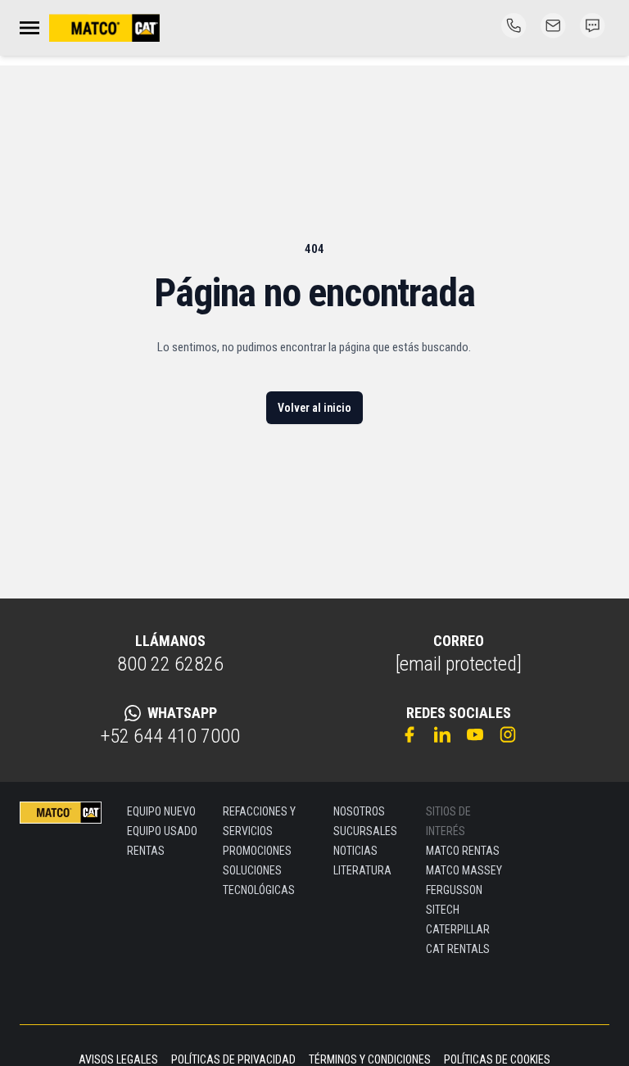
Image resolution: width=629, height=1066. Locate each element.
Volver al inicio (314, 407)
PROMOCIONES (257, 850)
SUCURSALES (365, 831)
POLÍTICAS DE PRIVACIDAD (233, 1059)
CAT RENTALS (458, 948)
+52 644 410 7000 (170, 736)
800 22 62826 (170, 664)
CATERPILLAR (458, 929)
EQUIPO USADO (162, 831)
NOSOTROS (359, 811)
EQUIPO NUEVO (161, 811)
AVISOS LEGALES (118, 1059)
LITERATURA (362, 870)
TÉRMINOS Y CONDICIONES (370, 1059)
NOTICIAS (355, 850)
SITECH (442, 909)
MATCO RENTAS (463, 850)
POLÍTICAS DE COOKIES (497, 1059)
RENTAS (146, 850)
